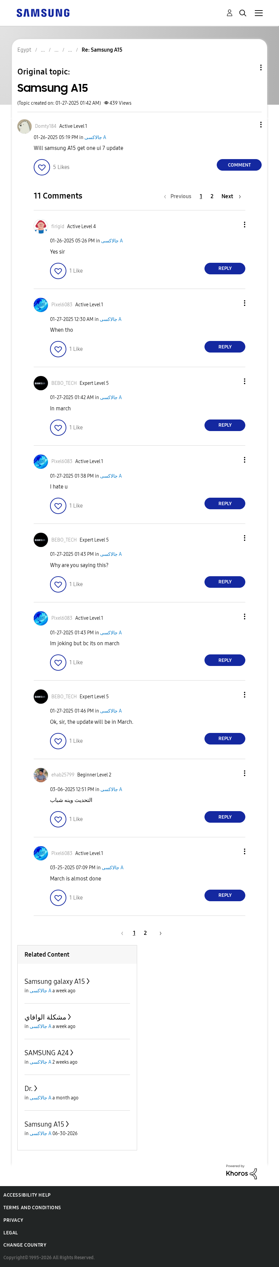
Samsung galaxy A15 (54, 981)
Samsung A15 (44, 1124)
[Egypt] (42, 12)
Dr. (28, 1088)
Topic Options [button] (249, 67)
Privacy (13, 1220)
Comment (239, 165)
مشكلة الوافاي (45, 1017)
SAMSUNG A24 (46, 1053)
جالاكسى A (95, 137)
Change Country (24, 1245)
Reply (225, 268)
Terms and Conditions (32, 1208)
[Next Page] (158, 933)
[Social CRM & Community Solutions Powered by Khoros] (241, 1171)
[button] (249, 124)
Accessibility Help (27, 1195)
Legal (10, 1233)
